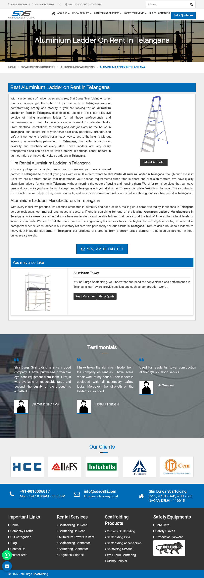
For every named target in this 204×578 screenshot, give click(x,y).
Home (12, 67)
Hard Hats (162, 525)
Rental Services (80, 13)
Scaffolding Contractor (74, 543)
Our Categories (20, 537)
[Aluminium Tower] (37, 291)
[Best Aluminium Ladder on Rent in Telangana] (153, 126)
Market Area (18, 555)
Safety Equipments (134, 13)
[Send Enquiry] (7, 566)
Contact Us (164, 13)
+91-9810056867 (44, 4)
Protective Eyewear (169, 537)
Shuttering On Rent (71, 531)
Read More (83, 296)
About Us (62, 13)
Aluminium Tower (86, 273)
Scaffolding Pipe (118, 537)
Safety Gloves (165, 531)
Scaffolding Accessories (124, 543)
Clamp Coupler (116, 561)
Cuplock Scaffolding (120, 531)
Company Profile (21, 531)
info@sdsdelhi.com (100, 491)
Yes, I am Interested (104, 249)
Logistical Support (71, 555)
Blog (13, 543)
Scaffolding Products (106, 13)
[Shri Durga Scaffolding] (21, 14)
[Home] (53, 12)
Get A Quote (155, 162)
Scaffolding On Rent (72, 525)
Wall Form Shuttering (121, 555)
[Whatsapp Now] (7, 555)
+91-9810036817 (20, 4)
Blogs (152, 13)
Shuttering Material (119, 549)
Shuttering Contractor (73, 549)
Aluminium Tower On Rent (76, 537)
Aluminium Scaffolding (77, 67)
